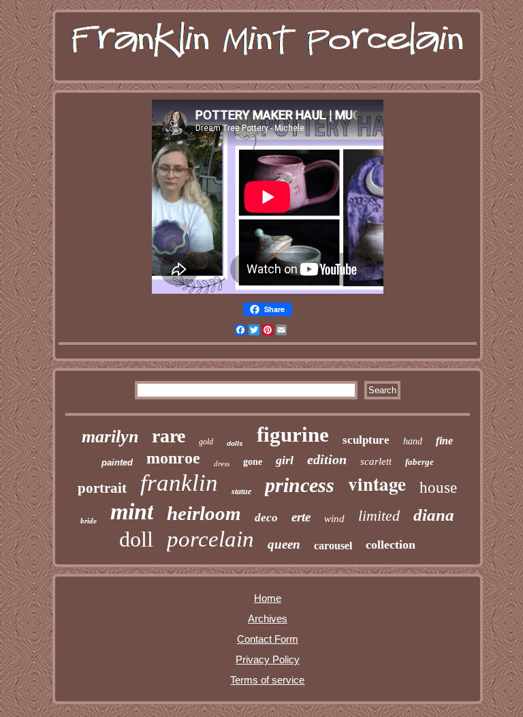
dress (221, 463)
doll (136, 539)
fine (444, 440)
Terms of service (267, 680)
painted (117, 462)
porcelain (210, 539)
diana (433, 515)
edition (327, 459)
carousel (333, 545)
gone (252, 462)
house (438, 487)
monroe (173, 458)
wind (334, 518)
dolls (235, 443)
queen (284, 544)
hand (412, 441)
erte (301, 517)
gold (206, 441)
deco (266, 517)
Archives (267, 618)
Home (267, 598)
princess (299, 485)
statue (241, 491)
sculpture (366, 439)
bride (88, 521)
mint (131, 511)
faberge (419, 462)
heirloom (204, 513)
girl (285, 460)
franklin (179, 483)
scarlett (376, 461)
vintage (377, 483)
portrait (102, 488)
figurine (293, 434)
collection (390, 544)
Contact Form (267, 639)
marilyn (110, 436)
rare (168, 435)
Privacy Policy (268, 659)
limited (379, 515)
